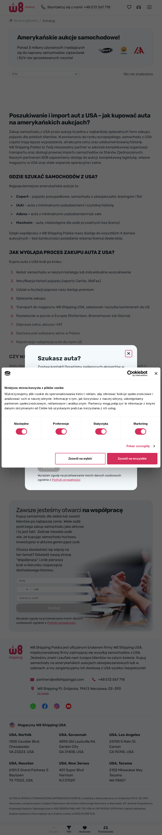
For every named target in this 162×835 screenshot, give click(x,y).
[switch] (61, 431)
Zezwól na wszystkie (132, 458)
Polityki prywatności (66, 480)
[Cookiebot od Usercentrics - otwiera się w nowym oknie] (130, 373)
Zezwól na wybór (80, 458)
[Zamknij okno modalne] (128, 353)
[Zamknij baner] (156, 373)
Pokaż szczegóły (138, 446)
